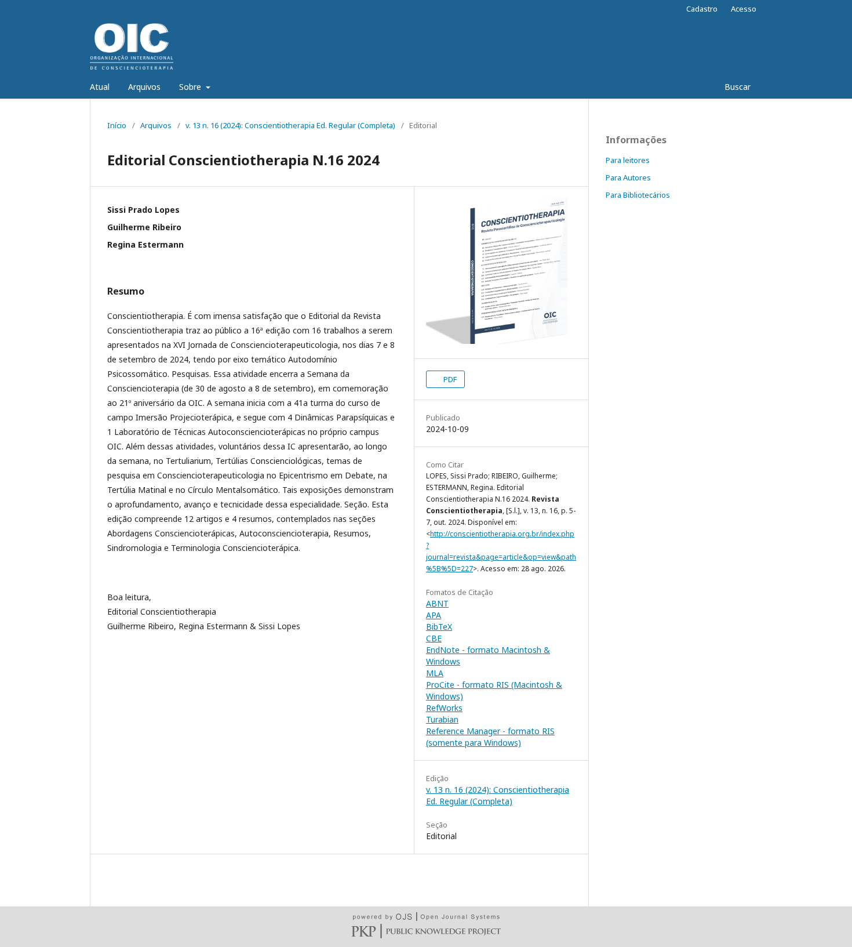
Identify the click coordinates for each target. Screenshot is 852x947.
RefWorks (444, 707)
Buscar (736, 86)
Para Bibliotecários (638, 195)
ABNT (437, 603)
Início (116, 125)
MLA (434, 672)
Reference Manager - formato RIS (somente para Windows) (490, 736)
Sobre (191, 86)
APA (433, 615)
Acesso (743, 8)
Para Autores (628, 177)
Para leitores (628, 160)
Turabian (442, 719)
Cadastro (702, 8)
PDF (449, 379)
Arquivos (144, 86)
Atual (100, 86)
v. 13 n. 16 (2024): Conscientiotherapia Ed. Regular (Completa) (290, 125)
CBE (434, 638)
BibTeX (439, 626)
